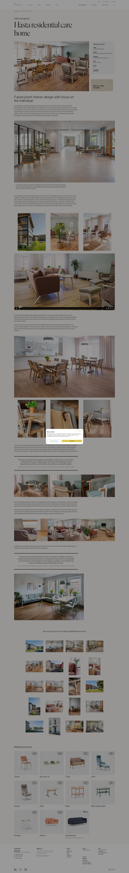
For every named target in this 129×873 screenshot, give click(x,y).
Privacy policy (79, 430)
